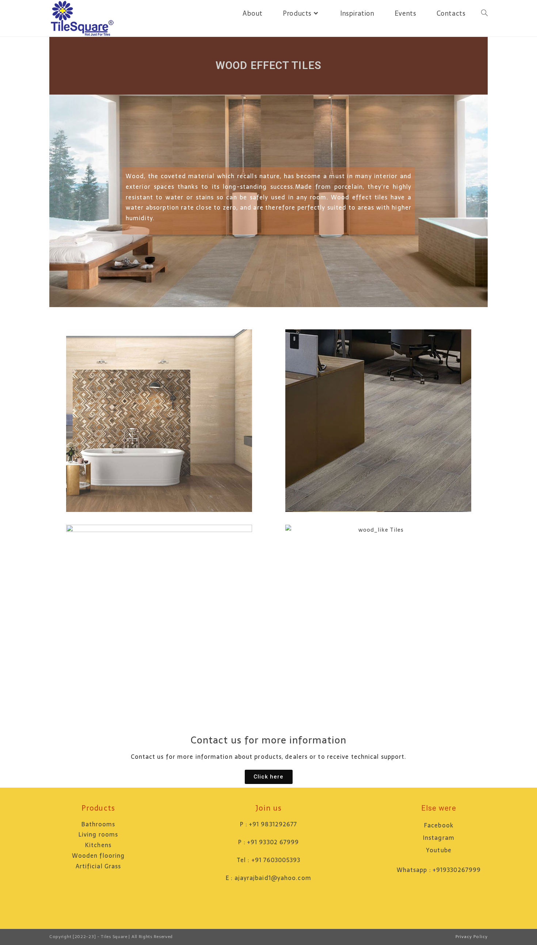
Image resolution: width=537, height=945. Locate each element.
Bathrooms (98, 824)
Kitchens (98, 845)
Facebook (438, 825)
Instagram (438, 837)
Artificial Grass (98, 866)
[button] (269, 777)
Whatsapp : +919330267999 (439, 870)
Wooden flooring (98, 855)
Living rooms (98, 834)
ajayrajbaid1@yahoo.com (273, 878)
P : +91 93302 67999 (268, 842)
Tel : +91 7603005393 (268, 860)
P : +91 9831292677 (268, 824)
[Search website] (484, 13)
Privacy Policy (472, 936)
